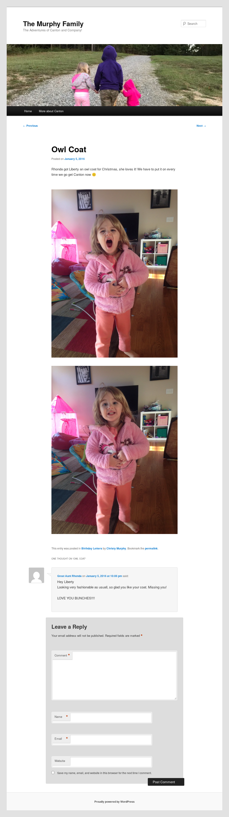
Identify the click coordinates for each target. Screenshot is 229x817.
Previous (30, 126)
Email (61, 738)
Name (61, 716)
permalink (151, 548)
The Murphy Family (53, 23)
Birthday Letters (91, 548)
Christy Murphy (116, 548)
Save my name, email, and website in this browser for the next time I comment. (104, 773)
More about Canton (51, 111)
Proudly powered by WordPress (114, 802)
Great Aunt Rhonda (69, 576)
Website (60, 761)
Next (201, 126)
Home (28, 111)
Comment (62, 655)
